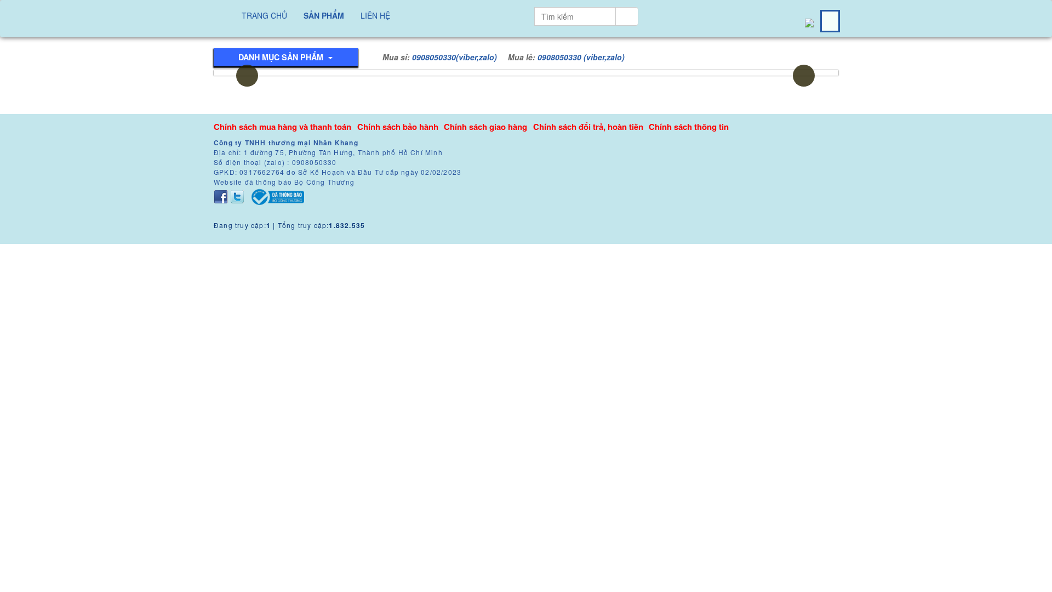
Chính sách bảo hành (397, 127)
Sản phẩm (324, 15)
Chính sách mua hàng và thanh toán (282, 127)
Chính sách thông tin (689, 127)
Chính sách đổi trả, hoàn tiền (588, 127)
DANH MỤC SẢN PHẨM (281, 57)
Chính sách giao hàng (485, 127)
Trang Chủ (264, 15)
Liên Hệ (375, 15)
